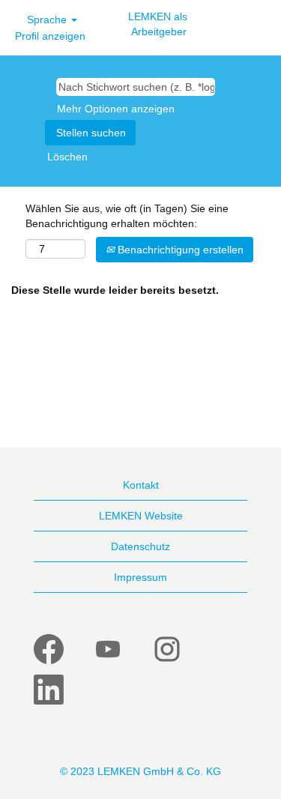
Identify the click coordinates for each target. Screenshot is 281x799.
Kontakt (141, 485)
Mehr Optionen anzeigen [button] (116, 109)
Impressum (140, 577)
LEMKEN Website (141, 516)
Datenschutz (140, 546)
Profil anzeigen (50, 36)
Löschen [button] (67, 157)
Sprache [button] (48, 19)
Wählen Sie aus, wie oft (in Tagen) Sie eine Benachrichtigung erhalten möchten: (127, 215)
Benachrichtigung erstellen (179, 250)
